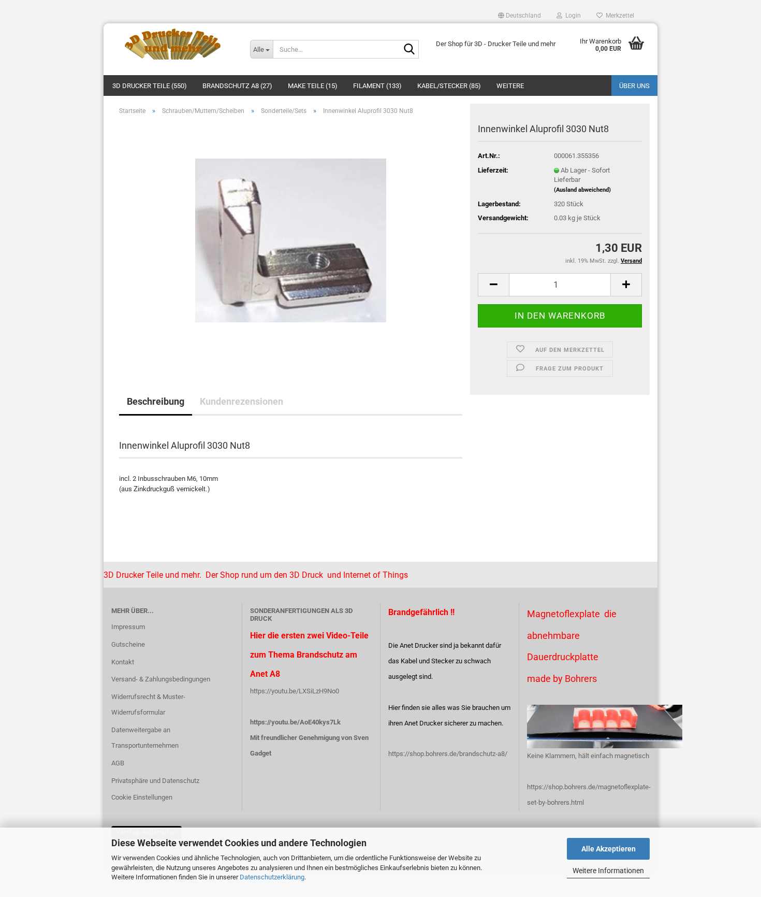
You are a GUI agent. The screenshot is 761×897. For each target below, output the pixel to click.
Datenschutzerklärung (272, 877)
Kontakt (122, 662)
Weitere (510, 86)
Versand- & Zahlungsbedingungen (160, 679)
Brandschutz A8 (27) (237, 86)
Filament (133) (377, 86)
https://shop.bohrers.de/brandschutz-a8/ (447, 754)
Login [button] (571, 15)
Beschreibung (155, 401)
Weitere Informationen (608, 870)
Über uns (634, 86)
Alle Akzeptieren (608, 849)
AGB (117, 763)
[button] (519, 15)
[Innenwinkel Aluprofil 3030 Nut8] (290, 240)
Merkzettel (618, 15)
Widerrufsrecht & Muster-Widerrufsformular (148, 704)
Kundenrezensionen (241, 401)
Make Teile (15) (313, 86)
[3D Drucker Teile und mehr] (173, 44)
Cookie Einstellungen (141, 797)
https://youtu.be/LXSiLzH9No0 (294, 691)
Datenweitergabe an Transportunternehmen (145, 737)
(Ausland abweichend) (582, 190)
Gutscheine (128, 644)
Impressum (128, 627)
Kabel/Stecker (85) (449, 86)
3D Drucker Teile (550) (149, 86)
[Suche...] (409, 49)
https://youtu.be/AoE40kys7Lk (295, 722)
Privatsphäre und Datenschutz (155, 781)
